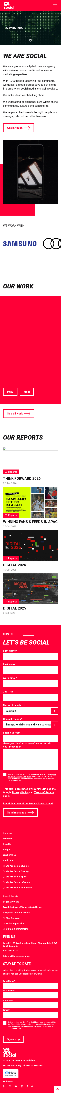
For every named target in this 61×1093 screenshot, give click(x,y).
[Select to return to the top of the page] (9, 5)
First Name (10, 650)
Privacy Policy (20, 792)
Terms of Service (44, 792)
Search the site (10, 896)
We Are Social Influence (18, 882)
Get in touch (15, 127)
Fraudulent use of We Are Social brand (22, 907)
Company (8, 1000)
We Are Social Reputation (19, 887)
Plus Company (13, 918)
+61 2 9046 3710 (11, 950)
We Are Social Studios (17, 866)
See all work (15, 413)
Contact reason (12, 719)
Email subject (11, 732)
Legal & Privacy (11, 901)
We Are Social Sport (16, 876)
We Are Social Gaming (17, 871)
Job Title (8, 691)
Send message (16, 812)
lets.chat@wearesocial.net (16, 956)
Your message (12, 746)
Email (6, 1010)
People (7, 849)
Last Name (10, 664)
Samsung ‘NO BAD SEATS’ (29, 338)
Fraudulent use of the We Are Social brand (28, 803)
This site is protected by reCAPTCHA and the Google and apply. (29, 792)
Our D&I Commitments (17, 929)
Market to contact (14, 705)
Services (7, 833)
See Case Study (13, 375)
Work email (10, 678)
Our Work (7, 838)
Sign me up (13, 1039)
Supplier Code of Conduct (16, 912)
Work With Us (9, 855)
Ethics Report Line (15, 923)
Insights (7, 844)
